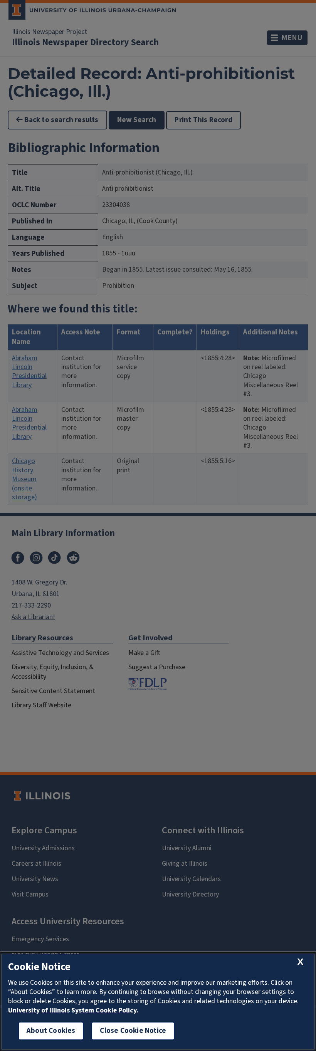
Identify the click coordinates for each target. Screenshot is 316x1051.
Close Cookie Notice (133, 1031)
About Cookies (51, 1031)
